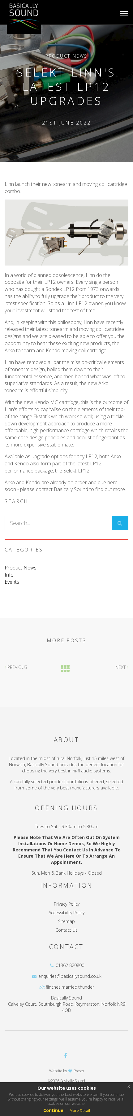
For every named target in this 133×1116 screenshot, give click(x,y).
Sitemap (66, 921)
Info (9, 574)
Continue (53, 1110)
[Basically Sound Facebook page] (66, 1055)
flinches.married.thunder (70, 987)
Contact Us (66, 930)
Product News (66, 56)
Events (12, 581)
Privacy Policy (66, 904)
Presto (78, 1070)
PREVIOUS (16, 667)
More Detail (80, 1110)
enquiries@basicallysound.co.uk (69, 976)
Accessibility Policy (66, 913)
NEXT (121, 667)
